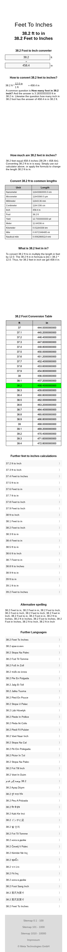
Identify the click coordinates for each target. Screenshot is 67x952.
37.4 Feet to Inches (17, 476)
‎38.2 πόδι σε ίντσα (16, 671)
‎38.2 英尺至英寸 (15, 899)
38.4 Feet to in (14, 540)
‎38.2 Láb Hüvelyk (16, 710)
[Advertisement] (33, 9)
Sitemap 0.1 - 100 (33, 920)
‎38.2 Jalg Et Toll (15, 684)
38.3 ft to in (12, 534)
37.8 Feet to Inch (15, 502)
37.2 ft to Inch (13, 463)
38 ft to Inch (12, 514)
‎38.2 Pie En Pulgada (17, 678)
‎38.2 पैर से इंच (13, 807)
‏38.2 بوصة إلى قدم (16, 781)
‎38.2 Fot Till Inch (15, 768)
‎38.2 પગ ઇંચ (12, 866)
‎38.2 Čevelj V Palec (17, 846)
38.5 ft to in (12, 547)
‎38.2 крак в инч (14, 646)
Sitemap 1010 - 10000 (33, 933)
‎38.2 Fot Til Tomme (17, 833)
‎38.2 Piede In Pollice (17, 716)
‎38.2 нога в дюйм (16, 840)
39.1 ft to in (12, 585)
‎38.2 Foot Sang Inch (17, 886)
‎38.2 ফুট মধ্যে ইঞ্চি (14, 794)
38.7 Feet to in (14, 559)
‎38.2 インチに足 (15, 820)
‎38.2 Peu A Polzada (17, 800)
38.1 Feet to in (14, 521)
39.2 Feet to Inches (17, 592)
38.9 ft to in (12, 572)
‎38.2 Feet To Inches (17, 639)
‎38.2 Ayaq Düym (15, 787)
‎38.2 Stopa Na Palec (17, 652)
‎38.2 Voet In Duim (16, 774)
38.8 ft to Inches (15, 566)
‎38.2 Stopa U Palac (17, 704)
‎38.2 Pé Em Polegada (18, 749)
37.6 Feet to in (14, 489)
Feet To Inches (33, 24)
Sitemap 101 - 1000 (33, 927)
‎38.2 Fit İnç (12, 873)
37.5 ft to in (12, 482)
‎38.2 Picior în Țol (15, 755)
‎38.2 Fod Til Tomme (17, 659)
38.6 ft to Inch (13, 553)
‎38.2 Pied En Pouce (17, 697)
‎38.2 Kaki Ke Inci (15, 813)
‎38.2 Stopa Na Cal (16, 742)
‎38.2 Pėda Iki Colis (16, 723)
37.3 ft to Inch (13, 469)
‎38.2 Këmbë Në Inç (17, 852)
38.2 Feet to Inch (15, 527)
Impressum (33, 939)
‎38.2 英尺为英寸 (15, 892)
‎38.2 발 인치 (13, 826)
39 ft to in (11, 579)
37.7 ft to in (12, 495)
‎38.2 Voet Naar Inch (17, 736)
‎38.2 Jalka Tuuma (16, 691)
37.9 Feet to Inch (15, 508)
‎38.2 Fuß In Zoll (15, 665)
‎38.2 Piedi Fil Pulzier (17, 729)
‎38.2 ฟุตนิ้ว (12, 859)
